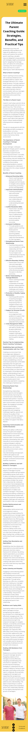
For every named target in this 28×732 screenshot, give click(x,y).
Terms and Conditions (22, 727)
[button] (22, 11)
